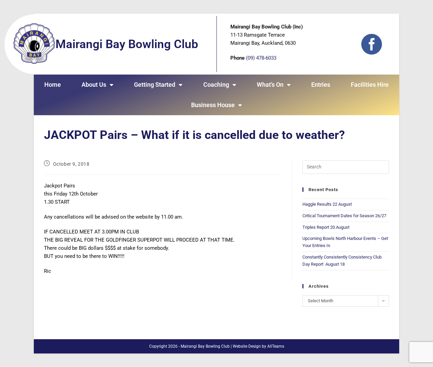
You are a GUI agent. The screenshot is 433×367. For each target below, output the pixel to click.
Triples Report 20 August (325, 227)
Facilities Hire (370, 84)
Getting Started (154, 84)
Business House (213, 104)
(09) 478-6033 (261, 58)
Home (52, 84)
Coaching (216, 84)
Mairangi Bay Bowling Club (126, 44)
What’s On (270, 84)
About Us (94, 84)
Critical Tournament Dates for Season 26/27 (344, 215)
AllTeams (275, 346)
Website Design (247, 346)
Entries (320, 84)
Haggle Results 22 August (327, 204)
